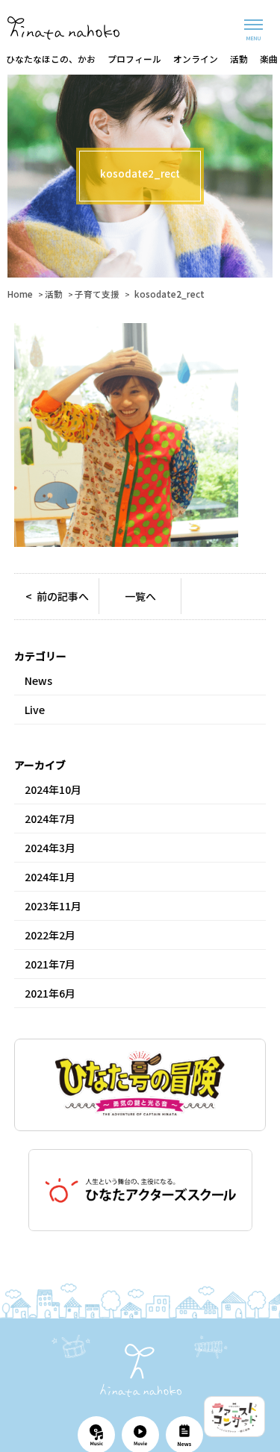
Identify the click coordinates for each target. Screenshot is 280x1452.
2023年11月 (53, 905)
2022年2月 (50, 934)
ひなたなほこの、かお (51, 58)
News (38, 680)
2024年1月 (50, 876)
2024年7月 (50, 818)
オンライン (195, 58)
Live (35, 709)
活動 (239, 58)
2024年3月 (50, 847)
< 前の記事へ (57, 596)
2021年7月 (50, 964)
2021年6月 (50, 993)
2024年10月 (53, 789)
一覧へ (140, 596)
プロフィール (134, 58)
